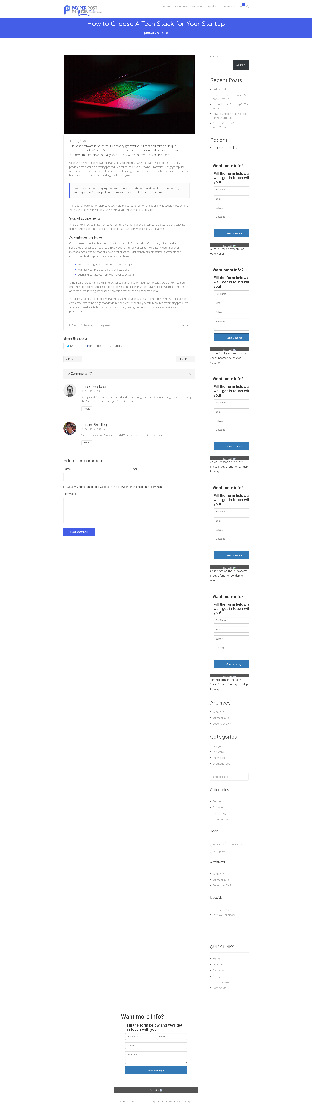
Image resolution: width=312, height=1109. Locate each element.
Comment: (69, 493)
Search (214, 56)
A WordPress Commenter (225, 249)
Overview (218, 970)
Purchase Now (221, 982)
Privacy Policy (221, 909)
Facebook (95, 346)
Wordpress (219, 851)
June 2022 (219, 711)
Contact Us (219, 987)
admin (186, 325)
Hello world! (219, 89)
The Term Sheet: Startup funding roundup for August (229, 466)
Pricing (217, 976)
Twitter (74, 346)
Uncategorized (102, 325)
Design (76, 325)
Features (218, 964)
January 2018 (221, 717)
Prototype (233, 844)
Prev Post (73, 359)
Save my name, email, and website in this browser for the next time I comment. (115, 486)
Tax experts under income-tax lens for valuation (228, 358)
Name (67, 469)
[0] (241, 6)
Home (216, 958)
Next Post (185, 359)
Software (86, 325)
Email (134, 469)
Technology (219, 757)
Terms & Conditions (224, 915)
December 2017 (222, 723)
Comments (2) (81, 374)
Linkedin (117, 346)
